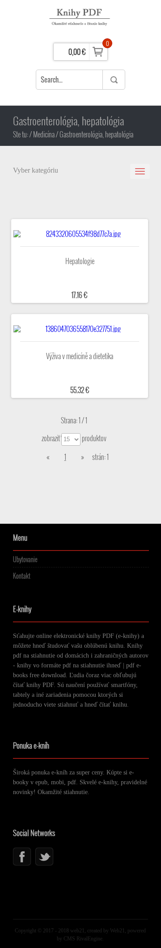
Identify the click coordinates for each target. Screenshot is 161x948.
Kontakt (21, 575)
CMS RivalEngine (83, 939)
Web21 (117, 930)
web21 (77, 930)
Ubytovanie (25, 559)
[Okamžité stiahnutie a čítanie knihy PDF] (80, 20)
